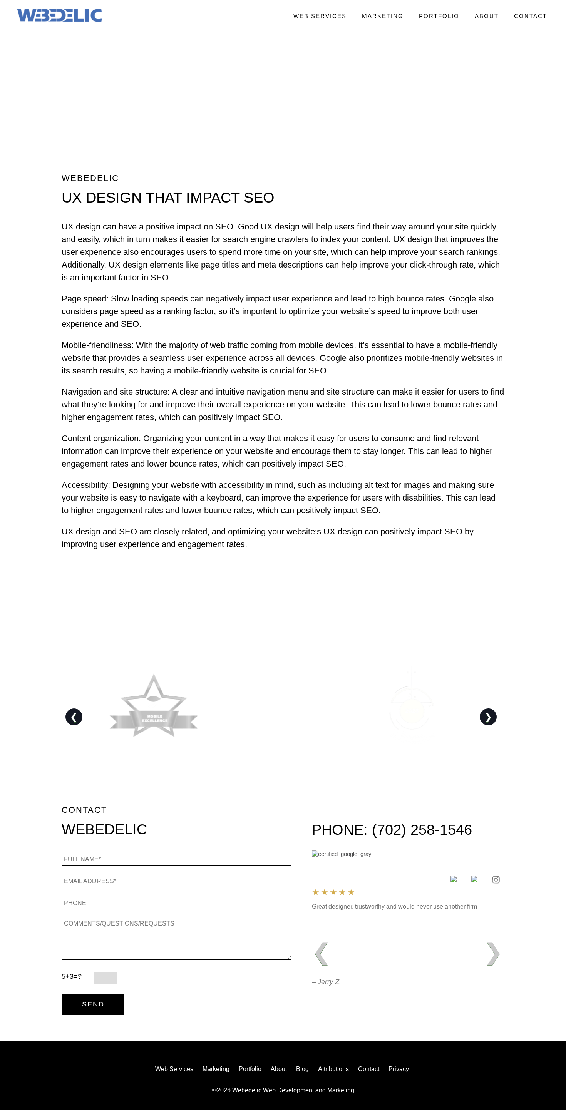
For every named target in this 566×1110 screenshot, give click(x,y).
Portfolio (439, 16)
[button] (59, 15)
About (487, 16)
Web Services (320, 16)
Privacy (398, 1069)
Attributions (333, 1069)
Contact (530, 16)
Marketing (383, 16)
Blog (302, 1069)
